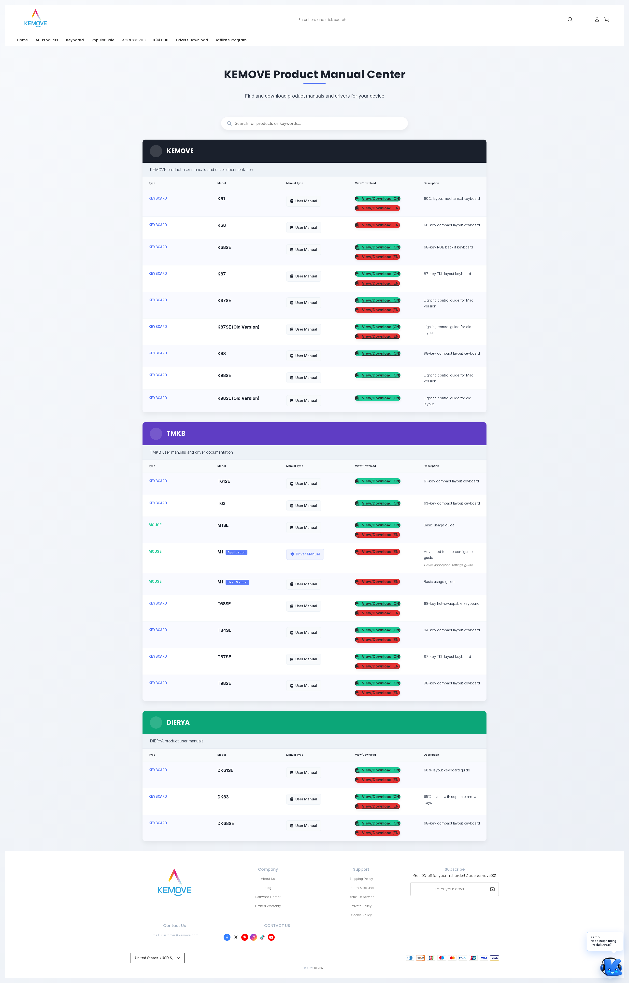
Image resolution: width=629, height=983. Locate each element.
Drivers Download (192, 40)
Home (22, 40)
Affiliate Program (231, 40)
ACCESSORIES (133, 40)
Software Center (268, 897)
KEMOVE (319, 968)
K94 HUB (160, 40)
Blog (267, 888)
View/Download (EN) (381, 208)
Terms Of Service (361, 897)
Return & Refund (361, 888)
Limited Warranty (268, 906)
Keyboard (75, 40)
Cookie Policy (361, 915)
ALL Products (47, 40)
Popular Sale (103, 40)
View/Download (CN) (381, 198)
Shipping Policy (361, 879)
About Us (268, 879)
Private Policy (361, 906)
